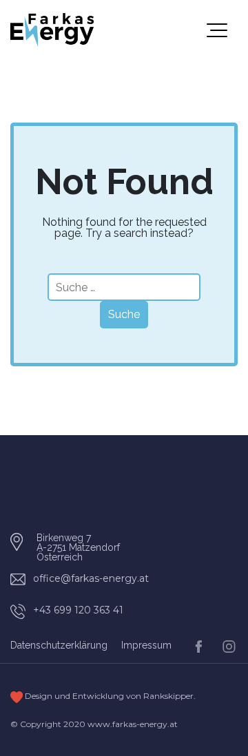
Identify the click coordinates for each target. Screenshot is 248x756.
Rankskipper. (169, 696)
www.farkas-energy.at (132, 724)
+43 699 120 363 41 (78, 610)
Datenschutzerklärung (58, 645)
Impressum (146, 645)
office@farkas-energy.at (91, 578)
